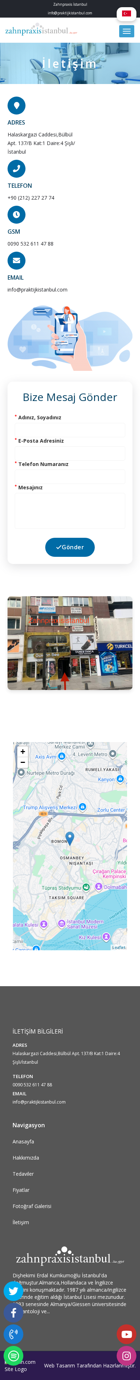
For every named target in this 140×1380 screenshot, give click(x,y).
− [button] (22, 762)
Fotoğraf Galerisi (32, 1206)
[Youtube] (126, 1334)
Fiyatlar (21, 1189)
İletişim (21, 1222)
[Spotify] (13, 1356)
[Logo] (41, 30)
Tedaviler (23, 1173)
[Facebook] (13, 1313)
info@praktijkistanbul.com (37, 289)
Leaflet (118, 947)
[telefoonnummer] (13, 1334)
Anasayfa (23, 1141)
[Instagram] (126, 1356)
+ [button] (22, 751)
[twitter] (13, 1291)
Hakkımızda (26, 1157)
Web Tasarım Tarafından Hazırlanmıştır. (90, 1365)
